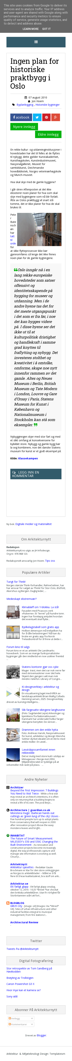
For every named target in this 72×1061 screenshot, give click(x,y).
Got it (46, 28)
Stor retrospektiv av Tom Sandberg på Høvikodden (29, 970)
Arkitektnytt (18, 864)
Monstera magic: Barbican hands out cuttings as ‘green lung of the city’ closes (34, 814)
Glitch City (16, 906)
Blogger (41, 1035)
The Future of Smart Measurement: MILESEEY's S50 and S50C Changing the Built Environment (34, 841)
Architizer (16, 787)
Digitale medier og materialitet (33, 524)
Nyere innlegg (24, 126)
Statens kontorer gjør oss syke (40, 667)
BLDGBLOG (17, 903)
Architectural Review (24, 922)
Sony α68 (12, 996)
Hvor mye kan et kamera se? (23, 990)
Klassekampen (28, 458)
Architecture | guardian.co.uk (30, 810)
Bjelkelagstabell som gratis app (40, 627)
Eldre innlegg (48, 134)
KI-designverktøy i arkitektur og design (40, 688)
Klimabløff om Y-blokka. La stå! (40, 607)
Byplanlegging (25, 104)
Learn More (31, 28)
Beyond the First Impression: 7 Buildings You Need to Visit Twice (34, 792)
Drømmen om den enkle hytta (40, 729)
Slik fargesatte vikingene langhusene (43, 710)
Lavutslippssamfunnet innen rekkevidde (38, 751)
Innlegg (15, 1018)
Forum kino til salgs (18, 647)
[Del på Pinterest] (46, 117)
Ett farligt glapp (19, 886)
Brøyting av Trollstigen (19, 978)
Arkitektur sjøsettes (22, 867)
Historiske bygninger (47, 104)
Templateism (57, 1053)
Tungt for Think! (15, 581)
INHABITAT (17, 835)
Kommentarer (19, 1024)
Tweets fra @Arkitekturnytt (22, 949)
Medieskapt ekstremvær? (21, 599)
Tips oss (50, 560)
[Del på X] (37, 117)
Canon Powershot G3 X (20, 984)
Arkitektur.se (19, 883)
